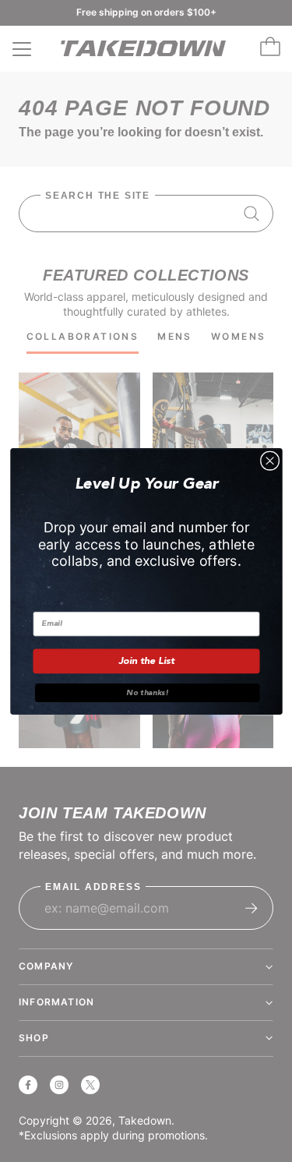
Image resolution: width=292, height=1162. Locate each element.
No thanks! (147, 692)
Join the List (146, 660)
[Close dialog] (269, 460)
